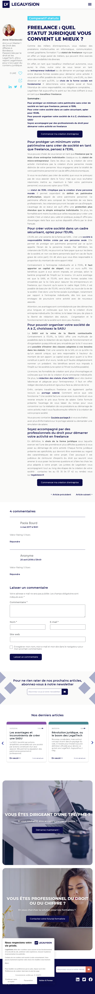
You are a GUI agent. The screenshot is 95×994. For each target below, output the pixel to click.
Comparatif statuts (44, 18)
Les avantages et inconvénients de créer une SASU (25, 735)
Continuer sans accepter (11, 980)
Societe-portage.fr (61, 417)
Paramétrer (28, 980)
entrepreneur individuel (43, 70)
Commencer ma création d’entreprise (60, 134)
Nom (13, 622)
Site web (15, 634)
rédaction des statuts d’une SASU (56, 378)
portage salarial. (51, 393)
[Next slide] (92, 743)
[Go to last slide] (2, 743)
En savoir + (15, 758)
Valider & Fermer (46, 980)
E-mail (54, 622)
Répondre (15, 541)
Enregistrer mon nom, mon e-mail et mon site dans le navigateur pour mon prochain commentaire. (48, 648)
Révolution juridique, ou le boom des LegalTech (67, 734)
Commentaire (18, 602)
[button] (90, 4)
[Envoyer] (65, 692)
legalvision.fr (37, 475)
